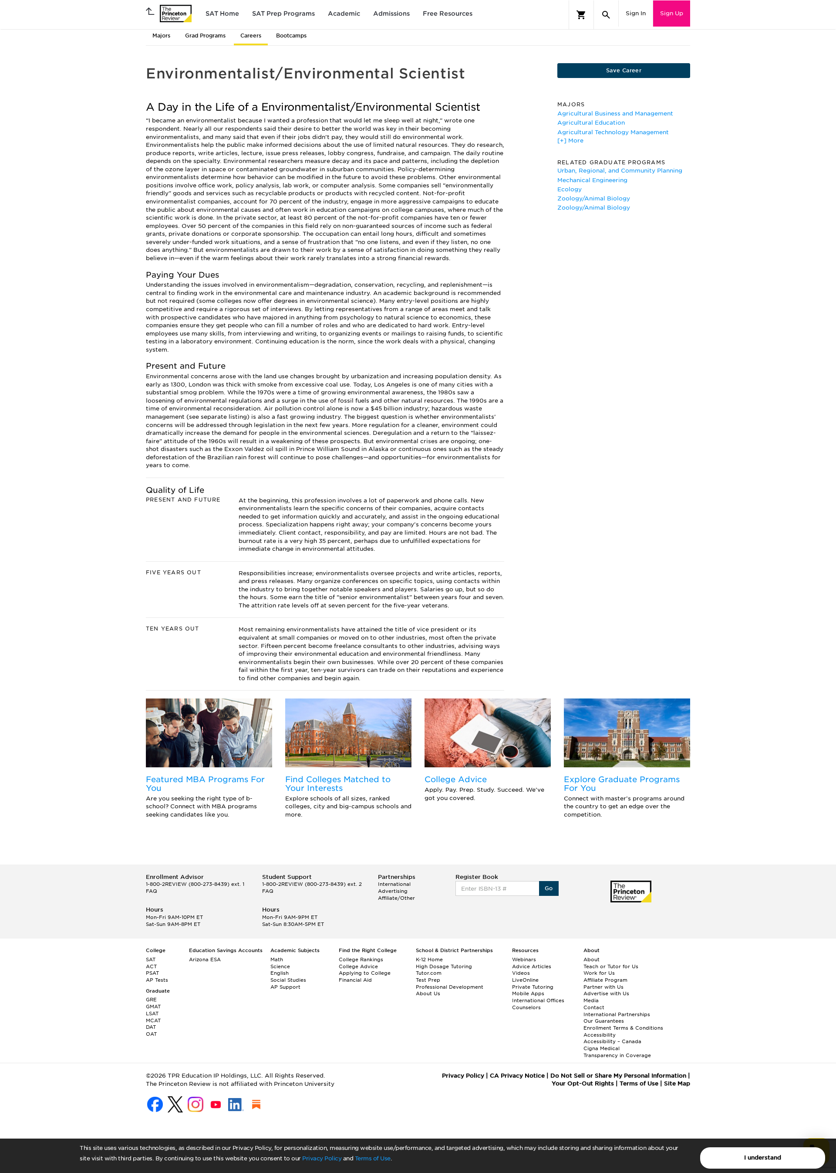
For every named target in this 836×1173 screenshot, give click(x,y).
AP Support (285, 987)
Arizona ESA (205, 959)
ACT (151, 966)
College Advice (456, 779)
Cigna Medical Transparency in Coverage (617, 1051)
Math (276, 959)
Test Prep (428, 980)
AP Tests (157, 980)
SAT (150, 959)
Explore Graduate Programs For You (622, 784)
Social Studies (288, 980)
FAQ (151, 891)
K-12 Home (429, 959)
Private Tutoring (532, 987)
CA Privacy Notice (517, 1075)
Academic (344, 13)
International (394, 884)
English (279, 973)
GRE (151, 1000)
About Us (428, 993)
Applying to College (365, 973)
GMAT (153, 1006)
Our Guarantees (603, 1021)
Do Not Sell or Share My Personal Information (618, 1075)
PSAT (152, 973)
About (591, 959)
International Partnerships (616, 1014)
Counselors (526, 1007)
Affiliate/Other (396, 898)
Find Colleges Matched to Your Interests (338, 784)
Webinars (524, 959)
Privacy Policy (321, 1158)
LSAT (152, 1013)
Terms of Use (373, 1158)
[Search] (606, 14)
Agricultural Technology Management (613, 132)
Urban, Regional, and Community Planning (619, 170)
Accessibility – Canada (612, 1041)
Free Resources (447, 13)
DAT (151, 1027)
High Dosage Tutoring (444, 966)
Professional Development (449, 987)
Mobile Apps (528, 993)
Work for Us (599, 973)
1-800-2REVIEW (195, 884)
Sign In (636, 13)
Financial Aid (355, 980)
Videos (521, 973)
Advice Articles (531, 966)
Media (591, 1000)
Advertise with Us (606, 993)
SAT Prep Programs (283, 13)
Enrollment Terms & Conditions (623, 1028)
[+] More (570, 140)
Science (280, 966)
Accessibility (599, 1035)
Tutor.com (429, 973)
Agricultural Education (591, 122)
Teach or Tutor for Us (610, 966)
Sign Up (671, 13)
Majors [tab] (161, 35)
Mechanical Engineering (592, 180)
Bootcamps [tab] (291, 35)
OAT (151, 1034)
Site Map (677, 1083)
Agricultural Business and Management (615, 113)
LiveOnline (525, 980)
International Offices (538, 1000)
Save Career (623, 70)
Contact (593, 1007)
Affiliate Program (605, 980)
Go (549, 888)
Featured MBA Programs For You (205, 784)
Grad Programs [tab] (205, 35)
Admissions (391, 13)
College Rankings (361, 959)
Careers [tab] (250, 35)
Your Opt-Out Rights (583, 1083)
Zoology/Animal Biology (593, 198)
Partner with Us (603, 987)
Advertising (393, 891)
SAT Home (222, 13)
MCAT (153, 1020)
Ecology (569, 189)
